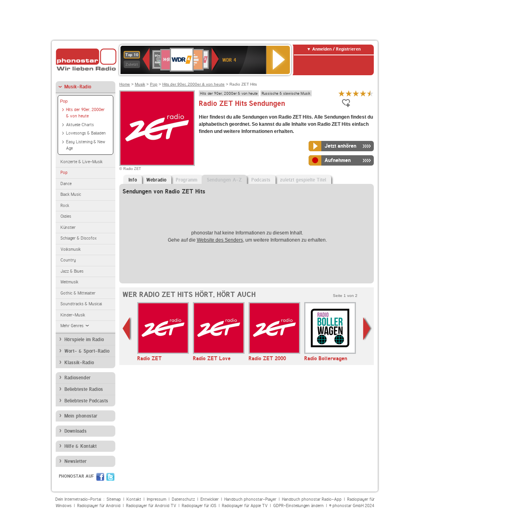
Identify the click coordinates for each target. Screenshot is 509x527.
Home (124, 84)
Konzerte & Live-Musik (81, 161)
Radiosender (77, 378)
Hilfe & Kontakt (80, 446)
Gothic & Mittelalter (77, 293)
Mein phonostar (80, 416)
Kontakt (133, 499)
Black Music (70, 194)
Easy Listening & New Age (85, 145)
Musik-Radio (77, 87)
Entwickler (209, 499)
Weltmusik (69, 282)
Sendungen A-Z (224, 180)
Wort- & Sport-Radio (86, 351)
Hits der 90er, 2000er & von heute (85, 113)
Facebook (100, 477)
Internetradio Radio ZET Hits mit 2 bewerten (348, 93)
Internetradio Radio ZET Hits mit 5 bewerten (370, 93)
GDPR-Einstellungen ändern (298, 505)
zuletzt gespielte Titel (303, 180)
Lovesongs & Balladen (86, 133)
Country (68, 260)
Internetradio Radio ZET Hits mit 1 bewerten (341, 93)
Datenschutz (183, 499)
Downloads (75, 431)
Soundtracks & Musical (81, 303)
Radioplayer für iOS (199, 505)
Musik (140, 84)
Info (132, 180)
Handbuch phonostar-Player (250, 499)
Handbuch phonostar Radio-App (312, 499)
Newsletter (75, 461)
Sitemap (114, 499)
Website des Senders (220, 240)
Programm (186, 180)
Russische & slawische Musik (286, 93)
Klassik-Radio (79, 362)
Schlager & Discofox (78, 238)
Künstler (68, 227)
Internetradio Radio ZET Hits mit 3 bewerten (355, 93)
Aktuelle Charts (80, 124)
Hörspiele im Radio (84, 339)
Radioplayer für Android (98, 505)
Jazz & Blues (72, 271)
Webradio (156, 180)
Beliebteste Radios (83, 389)
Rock (64, 205)
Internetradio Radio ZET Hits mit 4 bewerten (363, 93)
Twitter (110, 477)
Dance (66, 183)
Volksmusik (70, 249)
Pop (64, 101)
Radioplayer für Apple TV (245, 505)
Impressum (156, 499)
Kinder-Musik (72, 315)
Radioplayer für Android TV (151, 505)
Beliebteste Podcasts (86, 401)
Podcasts (260, 180)
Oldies (65, 216)
